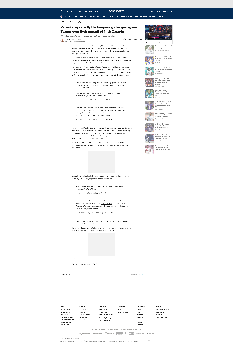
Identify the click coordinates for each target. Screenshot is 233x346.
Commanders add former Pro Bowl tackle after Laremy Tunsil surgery (163, 147)
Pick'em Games (65, 310)
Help (119, 310)
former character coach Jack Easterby (102, 133)
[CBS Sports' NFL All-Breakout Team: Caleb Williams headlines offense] (149, 82)
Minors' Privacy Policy (106, 315)
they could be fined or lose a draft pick (90, 75)
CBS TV (82, 320)
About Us (82, 310)
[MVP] (131, 333)
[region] (158, 32)
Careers (82, 312)
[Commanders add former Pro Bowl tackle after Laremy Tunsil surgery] (149, 149)
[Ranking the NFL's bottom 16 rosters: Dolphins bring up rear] (149, 71)
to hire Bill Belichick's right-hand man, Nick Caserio (102, 46)
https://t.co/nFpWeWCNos (86, 189)
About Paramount (85, 315)
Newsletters (160, 312)
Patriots (122, 48)
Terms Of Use (103, 310)
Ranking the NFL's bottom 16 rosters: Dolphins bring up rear (164, 69)
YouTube (139, 310)
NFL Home (63, 22)
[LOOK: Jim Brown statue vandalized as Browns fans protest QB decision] (149, 116)
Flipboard (140, 325)
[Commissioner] (121, 333)
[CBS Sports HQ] (113, 329)
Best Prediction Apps (67, 320)
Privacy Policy (103, 312)
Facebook (140, 317)
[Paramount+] (109, 333)
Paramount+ (83, 317)
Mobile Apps (64, 325)
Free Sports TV (65, 315)
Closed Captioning (105, 318)
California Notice (104, 320)
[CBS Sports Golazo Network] (131, 329)
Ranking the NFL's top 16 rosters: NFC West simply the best (163, 58)
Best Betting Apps (66, 317)
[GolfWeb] (150, 333)
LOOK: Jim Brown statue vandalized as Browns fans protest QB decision (163, 114)
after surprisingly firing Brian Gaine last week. (100, 48)
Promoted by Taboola (136, 274)
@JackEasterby (106, 203)
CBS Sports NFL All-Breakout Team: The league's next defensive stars (163, 92)
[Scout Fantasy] (140, 333)
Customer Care (123, 312)
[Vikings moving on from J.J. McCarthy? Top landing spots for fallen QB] (149, 105)
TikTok (139, 312)
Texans (77, 46)
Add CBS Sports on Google (134, 40)
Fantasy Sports (65, 312)
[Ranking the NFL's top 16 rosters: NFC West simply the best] (149, 60)
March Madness (65, 322)
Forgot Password (161, 317)
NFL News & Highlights (76, 22)
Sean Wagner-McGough (74, 39)
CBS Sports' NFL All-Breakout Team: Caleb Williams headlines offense (162, 81)
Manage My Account (162, 310)
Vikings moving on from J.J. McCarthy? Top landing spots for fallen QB (163, 104)
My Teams (159, 315)
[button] (167, 16)
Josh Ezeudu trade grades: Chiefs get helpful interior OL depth (163, 136)
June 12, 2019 (107, 100)
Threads (139, 322)
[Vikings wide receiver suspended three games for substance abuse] (149, 127)
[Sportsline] (97, 333)
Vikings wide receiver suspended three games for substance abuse (163, 125)
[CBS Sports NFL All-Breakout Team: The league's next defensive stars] (149, 93)
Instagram (140, 315)
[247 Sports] (84, 333)
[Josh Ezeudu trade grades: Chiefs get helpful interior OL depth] (149, 138)
